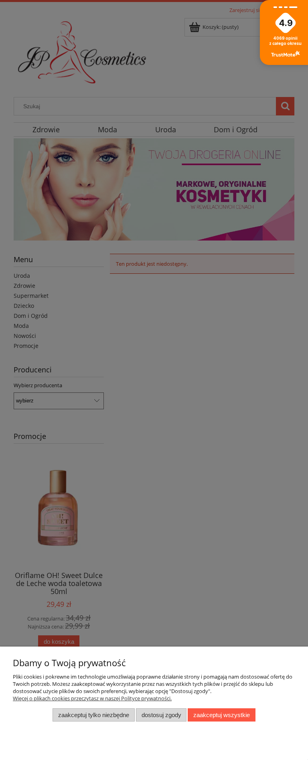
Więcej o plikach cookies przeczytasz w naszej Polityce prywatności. (92, 698)
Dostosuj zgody (161, 714)
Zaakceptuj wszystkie (221, 714)
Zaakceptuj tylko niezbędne (93, 714)
